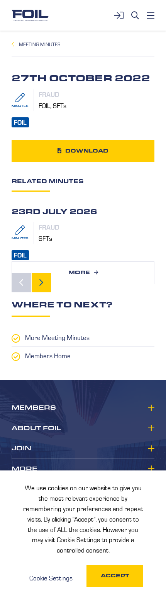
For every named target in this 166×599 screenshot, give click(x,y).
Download (86, 150)
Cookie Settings (51, 577)
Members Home (48, 355)
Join (21, 448)
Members (34, 407)
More (79, 272)
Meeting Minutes (39, 44)
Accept (115, 575)
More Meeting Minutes (57, 337)
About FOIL (36, 428)
